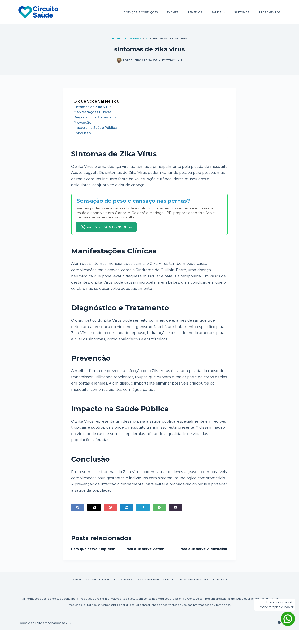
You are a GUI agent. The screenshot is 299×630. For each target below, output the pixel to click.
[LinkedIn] (126, 507)
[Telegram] (143, 507)
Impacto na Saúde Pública (95, 128)
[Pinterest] (110, 507)
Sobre (76, 579)
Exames (172, 12)
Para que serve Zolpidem (93, 549)
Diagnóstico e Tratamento (95, 117)
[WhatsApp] (159, 507)
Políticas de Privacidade (155, 579)
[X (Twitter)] (94, 507)
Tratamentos (270, 12)
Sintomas (241, 12)
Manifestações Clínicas (92, 112)
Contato (220, 579)
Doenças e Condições (140, 12)
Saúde (216, 12)
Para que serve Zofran (144, 549)
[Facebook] (77, 507)
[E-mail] (175, 507)
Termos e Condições (193, 579)
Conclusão (82, 133)
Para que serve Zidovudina (203, 549)
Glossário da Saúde (100, 579)
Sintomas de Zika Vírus (92, 107)
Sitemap (126, 579)
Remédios (195, 12)
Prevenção (82, 122)
